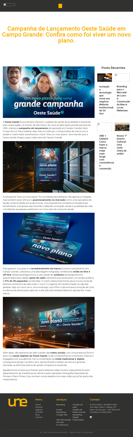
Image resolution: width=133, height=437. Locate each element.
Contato (38, 417)
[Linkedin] (117, 6)
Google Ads (61, 415)
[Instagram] (113, 6)
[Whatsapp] (126, 6)
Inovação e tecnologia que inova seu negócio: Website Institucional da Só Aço (106, 100)
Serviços (39, 407)
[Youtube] (121, 6)
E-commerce (62, 425)
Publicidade (78, 420)
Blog (37, 415)
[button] (60, 6)
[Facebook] (109, 6)
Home (38, 405)
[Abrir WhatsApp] (126, 430)
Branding (60, 405)
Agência (38, 410)
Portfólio (39, 412)
